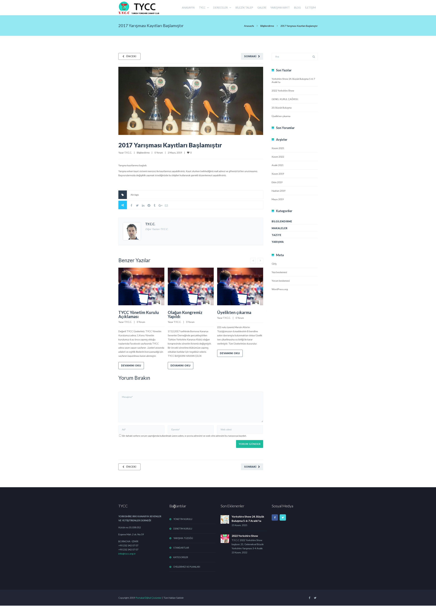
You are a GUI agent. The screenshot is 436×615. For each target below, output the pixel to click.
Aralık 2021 (278, 165)
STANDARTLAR (181, 547)
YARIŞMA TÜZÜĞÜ (183, 538)
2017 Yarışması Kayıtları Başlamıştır (170, 145)
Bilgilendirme (267, 25)
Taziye (276, 235)
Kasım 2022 (278, 156)
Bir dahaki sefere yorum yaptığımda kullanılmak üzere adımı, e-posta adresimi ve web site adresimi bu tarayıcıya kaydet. (184, 435)
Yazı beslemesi (279, 272)
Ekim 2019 (277, 182)
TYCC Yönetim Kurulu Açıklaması (138, 314)
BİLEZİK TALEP (244, 7)
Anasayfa (249, 25)
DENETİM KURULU (182, 528)
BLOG (297, 7)
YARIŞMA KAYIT (280, 7)
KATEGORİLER (180, 557)
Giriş (274, 263)
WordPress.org (280, 289)
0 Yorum (158, 152)
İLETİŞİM (310, 7)
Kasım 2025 (278, 148)
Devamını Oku (131, 365)
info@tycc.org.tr (127, 553)
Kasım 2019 (278, 173)
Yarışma (278, 241)
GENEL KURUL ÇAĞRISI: (285, 99)
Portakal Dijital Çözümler (148, 597)
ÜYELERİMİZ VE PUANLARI (186, 566)
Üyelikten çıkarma (234, 312)
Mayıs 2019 (278, 199)
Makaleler (279, 228)
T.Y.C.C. (128, 152)
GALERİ (261, 7)
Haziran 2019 (278, 190)
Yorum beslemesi (281, 280)
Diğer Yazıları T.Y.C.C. (156, 229)
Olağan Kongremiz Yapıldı (185, 314)
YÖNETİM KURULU (182, 519)
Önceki (131, 56)
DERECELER (220, 7)
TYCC (202, 7)
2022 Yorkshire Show (283, 90)
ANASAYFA (188, 7)
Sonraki (250, 56)
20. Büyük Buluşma (282, 107)
